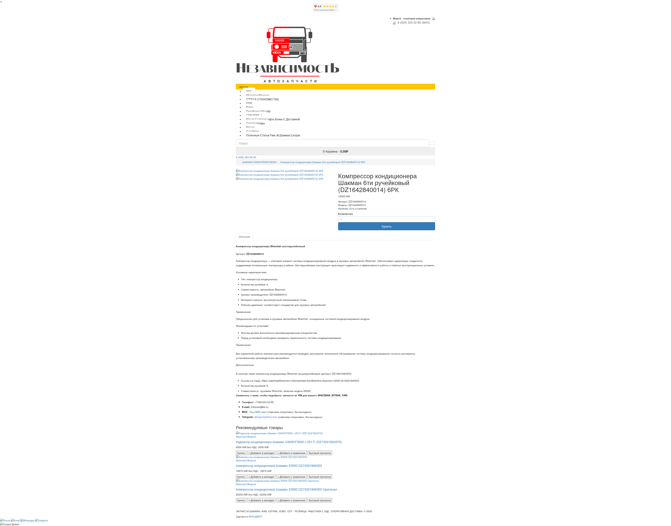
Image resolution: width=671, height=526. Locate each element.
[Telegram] (41, 520)
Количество (345, 213)
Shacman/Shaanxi (246, 436)
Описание (244, 236)
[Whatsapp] (27, 520)
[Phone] (5, 520)
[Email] (15, 520)
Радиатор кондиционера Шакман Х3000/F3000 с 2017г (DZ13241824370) (289, 441)
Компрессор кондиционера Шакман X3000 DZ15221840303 (279, 465)
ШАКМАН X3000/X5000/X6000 (259, 162)
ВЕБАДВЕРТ (256, 516)
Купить (387, 226)
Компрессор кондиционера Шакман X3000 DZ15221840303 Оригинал (286, 489)
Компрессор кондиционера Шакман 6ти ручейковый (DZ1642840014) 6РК (322, 162)
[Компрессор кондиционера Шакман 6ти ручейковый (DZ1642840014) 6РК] (279, 174)
